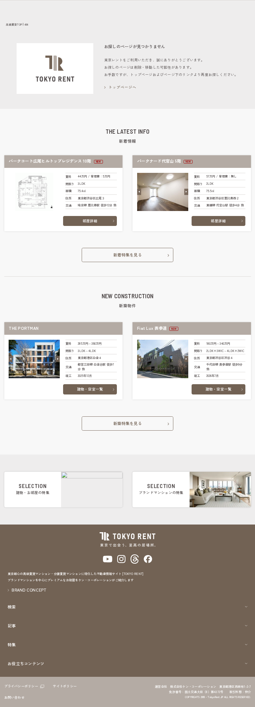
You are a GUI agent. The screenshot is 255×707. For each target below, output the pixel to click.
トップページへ (123, 87)
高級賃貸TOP (14, 24)
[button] (139, 192)
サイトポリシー (65, 685)
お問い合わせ (14, 697)
